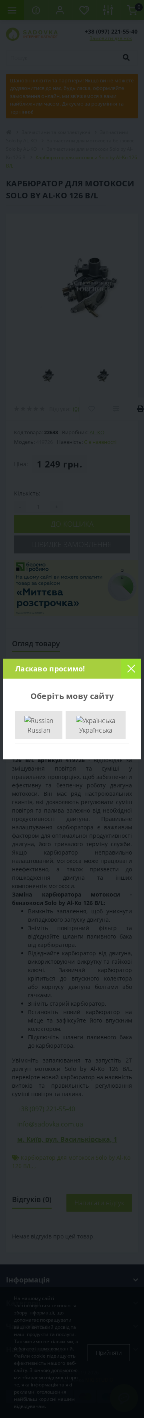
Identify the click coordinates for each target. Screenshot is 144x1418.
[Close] (131, 669)
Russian (39, 730)
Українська (95, 730)
